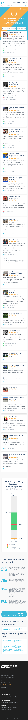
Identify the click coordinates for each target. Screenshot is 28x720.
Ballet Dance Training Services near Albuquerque (19, 651)
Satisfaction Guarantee (7, 675)
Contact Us (4, 687)
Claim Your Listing (6, 682)
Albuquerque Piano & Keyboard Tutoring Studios (8, 646)
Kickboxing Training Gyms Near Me (8, 628)
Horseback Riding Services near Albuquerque (7, 651)
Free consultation (22, 28)
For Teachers (5, 680)
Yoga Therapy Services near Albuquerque (17, 646)
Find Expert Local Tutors (8, 677)
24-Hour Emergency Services (10, 28)
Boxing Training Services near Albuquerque (18, 642)
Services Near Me (6, 679)
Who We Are (4, 686)
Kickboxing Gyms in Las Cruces (19, 628)
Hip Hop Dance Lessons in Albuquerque (7, 642)
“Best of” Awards (6, 684)
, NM (3, 636)
